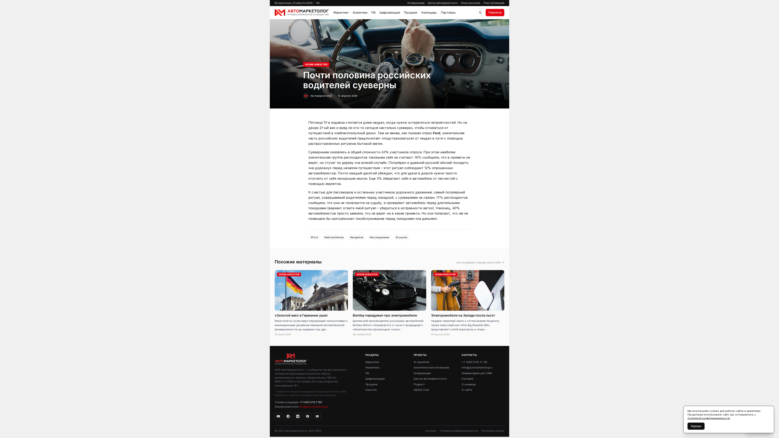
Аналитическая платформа (431, 367)
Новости (371, 389)
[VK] (297, 416)
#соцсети (401, 237)
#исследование (379, 237)
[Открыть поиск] (480, 12)
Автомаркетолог (321, 95)
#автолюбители (334, 237)
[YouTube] (278, 416)
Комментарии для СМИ (477, 373)
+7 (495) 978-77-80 (474, 362)
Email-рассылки (470, 2)
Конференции (416, 2)
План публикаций (493, 2)
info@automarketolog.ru (313, 406)
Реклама (467, 378)
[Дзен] (307, 416)
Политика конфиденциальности (459, 430)
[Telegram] (288, 416)
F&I (373, 12)
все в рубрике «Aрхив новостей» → (480, 262)
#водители (356, 237)
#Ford (314, 237)
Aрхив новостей (316, 64)
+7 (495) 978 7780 (310, 402)
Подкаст (419, 384)
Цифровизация (390, 12)
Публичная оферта (492, 430)
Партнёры (448, 12)
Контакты (431, 430)
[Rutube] (317, 416)
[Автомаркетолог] (302, 12)
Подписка (494, 12)
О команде (469, 384)
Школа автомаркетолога (443, 2)
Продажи (410, 12)
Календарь (429, 12)
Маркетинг (341, 12)
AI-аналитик (421, 362)
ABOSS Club (421, 389)
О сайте (467, 389)
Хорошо (696, 426)
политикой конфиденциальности (709, 418)
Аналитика (360, 12)
